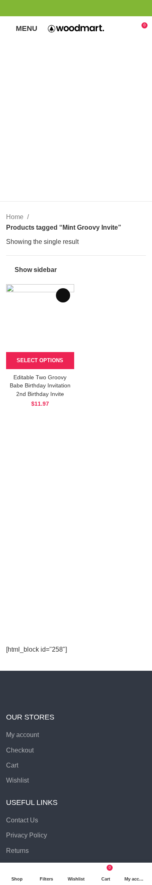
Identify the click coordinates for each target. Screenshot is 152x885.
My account (22, 734)
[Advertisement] (76, 121)
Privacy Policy (26, 835)
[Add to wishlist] (63, 295)
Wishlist (17, 780)
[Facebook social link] (62, 8)
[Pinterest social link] (81, 8)
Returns (17, 850)
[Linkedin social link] (90, 8)
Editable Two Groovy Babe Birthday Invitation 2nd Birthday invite (40, 385)
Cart (12, 765)
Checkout (20, 750)
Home (15, 216)
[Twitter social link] (71, 8)
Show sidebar (36, 269)
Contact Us (22, 820)
